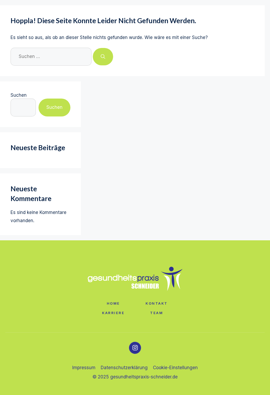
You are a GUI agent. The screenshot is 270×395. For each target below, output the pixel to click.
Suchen (19, 95)
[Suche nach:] (52, 56)
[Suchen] (103, 56)
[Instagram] (135, 348)
